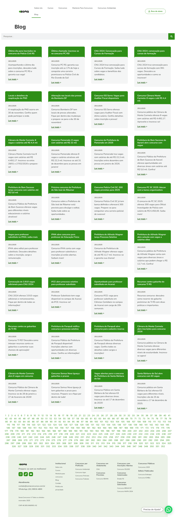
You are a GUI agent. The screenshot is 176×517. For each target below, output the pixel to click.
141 (146, 424)
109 (144, 421)
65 (109, 418)
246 (54, 437)
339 (88, 446)
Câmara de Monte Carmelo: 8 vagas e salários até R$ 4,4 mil (22, 141)
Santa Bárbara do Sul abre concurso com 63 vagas (150, 374)
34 (138, 415)
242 (30, 437)
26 (102, 415)
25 (98, 415)
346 (129, 446)
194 (97, 431)
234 (152, 434)
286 (116, 440)
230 (129, 434)
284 (104, 440)
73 (144, 418)
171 (141, 428)
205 (158, 431)
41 (169, 415)
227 (112, 434)
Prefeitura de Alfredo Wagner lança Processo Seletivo (108, 235)
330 (37, 446)
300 (30, 443)
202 (141, 431)
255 (105, 437)
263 (151, 437)
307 (70, 443)
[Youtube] (31, 474)
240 (19, 437)
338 (83, 446)
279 (76, 440)
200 (129, 431)
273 (42, 440)
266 (168, 437)
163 (99, 428)
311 (92, 443)
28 (111, 415)
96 (78, 421)
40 (165, 415)
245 (48, 437)
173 (152, 428)
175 (162, 428)
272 (36, 440)
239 (13, 437)
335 (65, 446)
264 (157, 437)
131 (92, 424)
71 (135, 418)
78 (165, 418)
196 (108, 431)
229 (123, 434)
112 (159, 421)
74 (148, 418)
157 (67, 428)
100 (96, 421)
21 (80, 415)
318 (130, 443)
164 (104, 428)
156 (62, 428)
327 (19, 446)
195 (102, 431)
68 (122, 418)
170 (137, 428)
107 (133, 421)
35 (142, 415)
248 (65, 437)
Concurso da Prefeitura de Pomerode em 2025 (106, 141)
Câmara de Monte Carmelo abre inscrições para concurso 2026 (151, 329)
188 (65, 431)
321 (146, 443)
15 (55, 415)
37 (151, 415)
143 (156, 424)
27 (107, 415)
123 (49, 424)
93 (64, 421)
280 (82, 440)
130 (87, 424)
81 (11, 421)
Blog (36, 14)
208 (7, 434)
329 (31, 446)
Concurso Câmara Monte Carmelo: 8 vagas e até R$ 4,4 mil (151, 98)
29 (115, 415)
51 (46, 418)
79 (170, 418)
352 (163, 446)
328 (25, 446)
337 (77, 446)
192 (86, 431)
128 (76, 424)
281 (87, 440)
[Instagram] (21, 474)
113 (164, 421)
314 (108, 443)
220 (72, 434)
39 (160, 415)
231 (135, 434)
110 (149, 421)
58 (77, 418)
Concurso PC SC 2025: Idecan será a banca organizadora (151, 188)
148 (19, 428)
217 (55, 434)
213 (34, 434)
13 (47, 415)
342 (105, 446)
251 (82, 437)
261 (139, 437)
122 (44, 424)
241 (25, 437)
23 (88, 415)
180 (22, 431)
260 (134, 437)
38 (155, 415)
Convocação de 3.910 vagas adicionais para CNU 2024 (21, 283)
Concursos (62, 8)
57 (73, 418)
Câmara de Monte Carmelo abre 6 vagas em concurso (21, 374)
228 (118, 434)
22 (84, 415)
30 (120, 415)
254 (99, 437)
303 (47, 443)
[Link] (26, 474)
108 (139, 421)
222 (83, 434)
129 (81, 424)
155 (56, 428)
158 (72, 428)
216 (50, 434)
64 (104, 418)
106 (128, 421)
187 (59, 431)
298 (18, 443)
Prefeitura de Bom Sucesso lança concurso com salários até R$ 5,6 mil (23, 190)
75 (152, 418)
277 (64, 440)
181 (27, 431)
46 (24, 418)
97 (82, 421)
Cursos (50, 8)
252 (88, 437)
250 (77, 437)
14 (51, 415)
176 (168, 428)
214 (39, 434)
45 (19, 418)
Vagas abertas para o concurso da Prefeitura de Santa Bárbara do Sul (109, 376)
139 (135, 424)
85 (28, 421)
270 (25, 440)
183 (38, 431)
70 (131, 418)
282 (93, 440)
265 (163, 437)
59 (82, 418)
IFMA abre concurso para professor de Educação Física (65, 235)
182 (32, 431)
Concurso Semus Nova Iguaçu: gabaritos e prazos (65, 374)
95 (73, 421)
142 (151, 424)
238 (8, 437)
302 (41, 443)
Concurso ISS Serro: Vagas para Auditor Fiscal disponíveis (109, 97)
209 (12, 434)
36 (147, 415)
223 (89, 434)
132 (97, 424)
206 (164, 431)
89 (46, 421)
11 (39, 415)
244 (42, 437)
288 (127, 440)
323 (158, 443)
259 (128, 437)
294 (162, 440)
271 (31, 440)
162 (93, 428)
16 (59, 415)
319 (135, 443)
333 (54, 446)
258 (122, 437)
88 (42, 421)
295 (168, 440)
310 (87, 443)
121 (38, 424)
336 (71, 446)
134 (108, 424)
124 (55, 424)
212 (28, 434)
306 (64, 443)
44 (15, 418)
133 (103, 424)
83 (19, 421)
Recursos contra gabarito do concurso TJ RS (150, 283)
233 (146, 434)
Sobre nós (38, 8)
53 (55, 418)
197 (113, 431)
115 (8, 424)
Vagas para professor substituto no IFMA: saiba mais (23, 235)
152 (40, 428)
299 (24, 443)
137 (124, 424)
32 (129, 415)
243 (36, 437)
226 (106, 434)
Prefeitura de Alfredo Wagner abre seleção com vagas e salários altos (151, 237)
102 (106, 421)
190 (75, 431)
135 (114, 424)
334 (60, 446)
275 (53, 440)
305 (58, 443)
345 (123, 446)
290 (139, 440)
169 (131, 428)
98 (86, 421)
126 (65, 424)
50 (42, 418)
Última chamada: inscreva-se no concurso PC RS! (65, 52)
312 (97, 443)
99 (91, 421)
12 (42, 415)
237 (169, 434)
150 (29, 428)
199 (124, 431)
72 (139, 418)
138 (130, 424)
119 (28, 424)
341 (100, 446)
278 (70, 440)
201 (135, 431)
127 (71, 424)
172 (147, 428)
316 (119, 443)
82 (15, 421)
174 (157, 428)
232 (141, 434)
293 (156, 440)
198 (118, 431)
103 (112, 421)
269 (20, 440)
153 (45, 428)
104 (117, 421)
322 (152, 443)
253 (94, 437)
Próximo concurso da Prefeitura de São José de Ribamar (66, 188)
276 (59, 440)
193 (91, 431)
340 (94, 446)
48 (33, 418)
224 (95, 434)
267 (8, 440)
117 (18, 424)
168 (126, 428)
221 (77, 434)
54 (59, 418)
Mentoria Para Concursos (82, 8)
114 (169, 421)
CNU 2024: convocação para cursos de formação (151, 52)
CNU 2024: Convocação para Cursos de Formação (108, 52)
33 (133, 415)
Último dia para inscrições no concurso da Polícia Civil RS (22, 52)
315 (113, 443)
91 (55, 421)
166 (115, 428)
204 (152, 431)
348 (140, 446)
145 (167, 424)
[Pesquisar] (171, 36)
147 (13, 428)
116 (13, 424)
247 (59, 437)
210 (18, 434)
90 (51, 421)
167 (120, 428)
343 (111, 446)
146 (8, 428)
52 (50, 418)
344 (117, 446)
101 (101, 421)
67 (118, 418)
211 (23, 434)
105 (123, 421)
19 (71, 415)
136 (119, 424)
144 (162, 424)
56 (69, 418)
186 (54, 431)
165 (110, 428)
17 (63, 415)
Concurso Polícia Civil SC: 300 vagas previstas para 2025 (108, 188)
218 (61, 434)
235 (158, 434)
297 (12, 443)
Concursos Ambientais (107, 8)
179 (16, 431)
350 (152, 446)
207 (169, 431)
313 (103, 443)
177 (6, 431)
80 (6, 421)
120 (33, 424)
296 (7, 443)
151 (34, 428)
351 (157, 446)
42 (6, 418)
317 (124, 443)
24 (93, 415)
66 (113, 418)
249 (71, 437)
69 (126, 418)
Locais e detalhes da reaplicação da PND (18, 97)
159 (78, 428)
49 (37, 418)
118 (23, 424)
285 (110, 440)
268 (14, 440)
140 (141, 424)
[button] (168, 509)
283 (99, 440)
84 (24, 421)
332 (48, 446)
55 (64, 418)
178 (11, 431)
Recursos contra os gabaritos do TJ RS (22, 327)
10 (35, 415)
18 (67, 415)
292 (150, 440)
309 (81, 443)
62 (95, 418)
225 (100, 434)
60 (86, 418)
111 (154, 421)
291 (144, 440)
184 (43, 431)
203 (146, 431)
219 (66, 434)
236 (164, 434)
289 (133, 440)
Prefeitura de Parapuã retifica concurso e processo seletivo (65, 327)
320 (141, 443)
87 (37, 421)
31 (124, 415)
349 (146, 446)
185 (49, 431)
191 (80, 431)
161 (88, 428)
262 (145, 437)
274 (48, 440)
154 (51, 428)
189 (70, 431)
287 (122, 440)
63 (100, 418)
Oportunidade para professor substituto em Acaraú (108, 283)
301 (35, 443)
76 (157, 418)
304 (53, 443)
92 (59, 421)
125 (60, 424)
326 (14, 446)
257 (117, 437)
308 (76, 443)
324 (164, 443)
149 (24, 428)
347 (134, 446)
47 (28, 418)
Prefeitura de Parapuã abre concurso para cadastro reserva (109, 327)
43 (10, 418)
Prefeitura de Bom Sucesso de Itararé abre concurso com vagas (151, 143)
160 (83, 428)
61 (91, 418)
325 (169, 443)
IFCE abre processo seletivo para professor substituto (64, 283)
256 (111, 437)
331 (42, 446)
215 (45, 434)
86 (33, 421)
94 (69, 421)
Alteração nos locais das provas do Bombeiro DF (66, 97)
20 (75, 415)
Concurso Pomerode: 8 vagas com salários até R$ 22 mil (65, 141)
